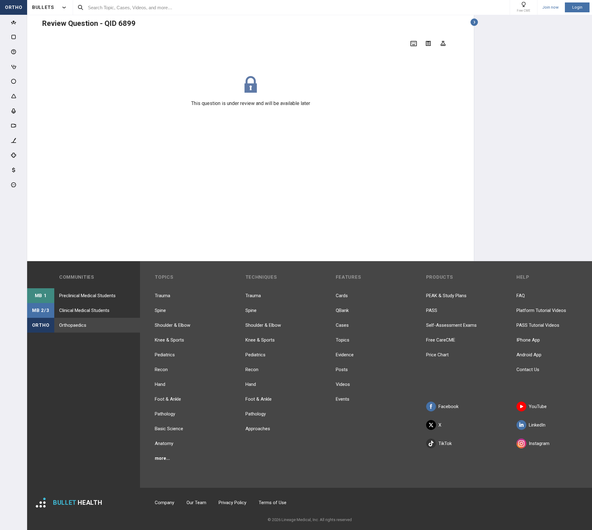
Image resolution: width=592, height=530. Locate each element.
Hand (160, 384)
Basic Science (169, 428)
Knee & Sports (169, 340)
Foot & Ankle (168, 399)
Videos (343, 384)
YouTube (538, 406)
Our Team (196, 502)
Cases (342, 325)
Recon (161, 369)
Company (164, 502)
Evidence (345, 355)
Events (342, 399)
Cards (342, 295)
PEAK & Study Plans (446, 295)
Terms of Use (272, 502)
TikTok (445, 443)
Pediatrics (165, 355)
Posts (342, 369)
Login (577, 7)
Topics (342, 340)
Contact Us (527, 369)
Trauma (162, 295)
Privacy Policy (232, 502)
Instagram (539, 443)
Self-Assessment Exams (451, 325)
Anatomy (164, 443)
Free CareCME (440, 340)
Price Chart (437, 355)
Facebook (448, 406)
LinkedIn (537, 425)
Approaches (257, 428)
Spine (160, 310)
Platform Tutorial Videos (541, 310)
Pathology (165, 414)
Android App (528, 355)
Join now (550, 7)
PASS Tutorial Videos (537, 325)
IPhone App (528, 340)
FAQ (520, 295)
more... (162, 458)
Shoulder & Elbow (172, 325)
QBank (342, 310)
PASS (431, 310)
